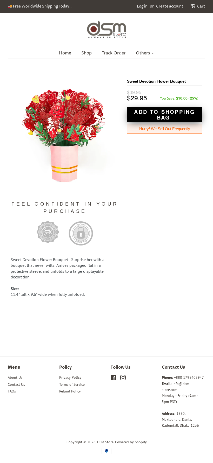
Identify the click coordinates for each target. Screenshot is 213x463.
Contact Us (16, 384)
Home (65, 53)
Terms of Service (72, 384)
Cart (201, 6)
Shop (86, 53)
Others (143, 53)
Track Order (114, 53)
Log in (142, 6)
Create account (169, 6)
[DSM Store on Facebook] (113, 378)
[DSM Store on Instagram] (123, 378)
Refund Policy (70, 391)
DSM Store (105, 442)
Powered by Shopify (131, 442)
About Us (15, 377)
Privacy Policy (70, 377)
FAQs (12, 391)
